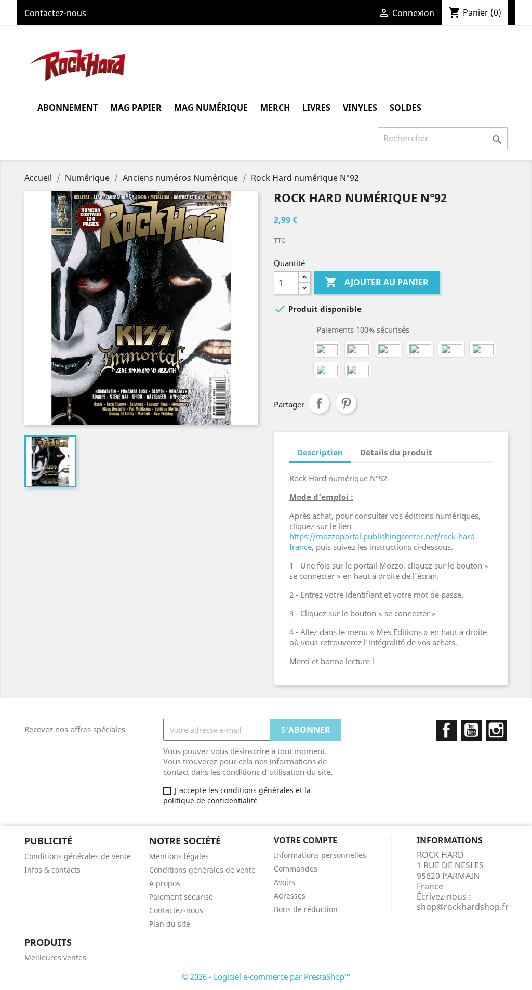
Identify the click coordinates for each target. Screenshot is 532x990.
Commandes (295, 869)
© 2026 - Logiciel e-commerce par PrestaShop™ (266, 976)
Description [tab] (320, 452)
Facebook (446, 730)
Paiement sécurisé (181, 897)
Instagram (496, 730)
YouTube (471, 730)
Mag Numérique (211, 107)
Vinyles (360, 107)
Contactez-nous (55, 13)
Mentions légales (179, 856)
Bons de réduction (306, 909)
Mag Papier (136, 107)
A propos (164, 883)
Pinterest (346, 403)
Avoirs (284, 882)
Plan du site (169, 924)
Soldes (405, 107)
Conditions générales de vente (77, 856)
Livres (316, 107)
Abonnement (67, 107)
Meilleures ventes (55, 957)
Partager (319, 403)
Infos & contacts (52, 870)
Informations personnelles (320, 855)
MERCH (275, 107)
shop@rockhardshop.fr (463, 907)
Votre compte (305, 840)
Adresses (289, 896)
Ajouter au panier (377, 282)
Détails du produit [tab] (396, 452)
